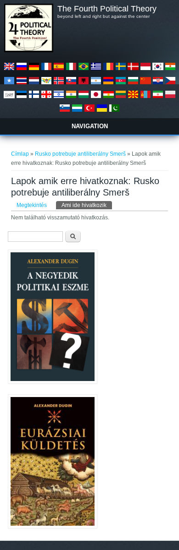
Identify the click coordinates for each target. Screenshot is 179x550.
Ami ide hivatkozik (87, 205)
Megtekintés (32, 205)
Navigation (90, 126)
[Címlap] (28, 50)
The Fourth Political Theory (107, 9)
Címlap (20, 154)
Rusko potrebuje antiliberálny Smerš (80, 154)
